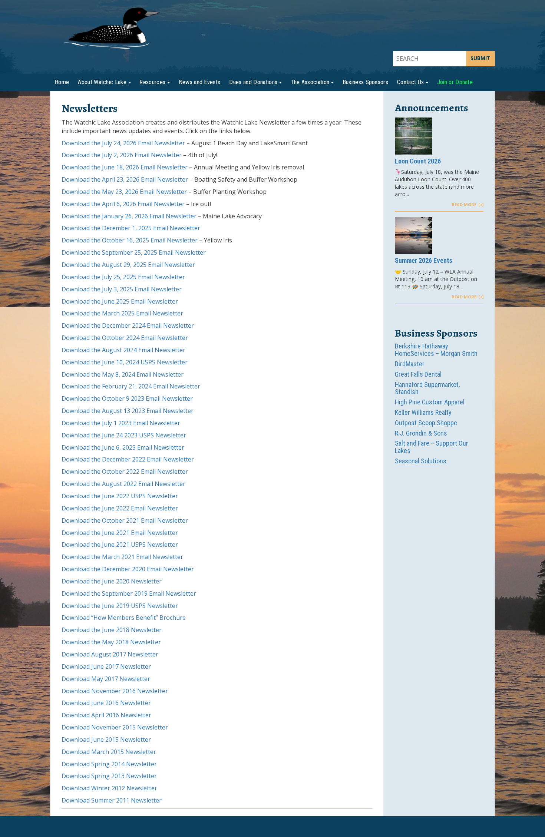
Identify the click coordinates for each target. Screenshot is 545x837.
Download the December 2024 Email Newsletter (128, 325)
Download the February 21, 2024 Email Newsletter (131, 386)
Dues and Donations (253, 82)
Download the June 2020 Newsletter (112, 581)
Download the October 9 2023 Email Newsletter (127, 398)
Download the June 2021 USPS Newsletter (120, 544)
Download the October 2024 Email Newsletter (125, 338)
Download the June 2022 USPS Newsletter (120, 496)
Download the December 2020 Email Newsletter (128, 569)
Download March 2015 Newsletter (109, 752)
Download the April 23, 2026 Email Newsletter (125, 179)
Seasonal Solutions (420, 461)
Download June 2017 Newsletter (106, 666)
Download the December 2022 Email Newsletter (128, 459)
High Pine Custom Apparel (430, 402)
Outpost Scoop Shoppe (426, 423)
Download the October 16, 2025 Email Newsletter (130, 240)
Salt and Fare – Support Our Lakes (431, 446)
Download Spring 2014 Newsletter (109, 764)
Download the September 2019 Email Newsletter (129, 593)
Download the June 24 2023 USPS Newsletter (124, 435)
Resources (152, 82)
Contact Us (410, 82)
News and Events (200, 82)
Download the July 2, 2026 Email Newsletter (122, 155)
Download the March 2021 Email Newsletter (122, 557)
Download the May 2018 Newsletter (111, 642)
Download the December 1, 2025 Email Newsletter (131, 228)
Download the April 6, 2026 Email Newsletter (123, 204)
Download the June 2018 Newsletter (112, 630)
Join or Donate (455, 82)
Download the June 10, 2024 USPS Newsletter (125, 362)
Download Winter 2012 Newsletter (109, 788)
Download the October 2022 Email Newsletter (125, 471)
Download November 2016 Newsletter (115, 691)
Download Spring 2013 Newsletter (109, 776)
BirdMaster (410, 364)
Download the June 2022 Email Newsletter (120, 508)
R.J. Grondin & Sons (421, 433)
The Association (310, 82)
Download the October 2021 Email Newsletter (125, 520)
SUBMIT (480, 58)
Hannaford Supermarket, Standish (427, 388)
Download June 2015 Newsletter (106, 739)
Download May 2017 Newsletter (106, 679)
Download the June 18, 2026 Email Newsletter (125, 167)
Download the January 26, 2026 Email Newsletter (129, 216)
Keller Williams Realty (423, 412)
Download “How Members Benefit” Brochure (124, 617)
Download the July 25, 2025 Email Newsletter (123, 277)
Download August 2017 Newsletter (110, 654)
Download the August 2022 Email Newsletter (123, 484)
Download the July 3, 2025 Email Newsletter (122, 289)
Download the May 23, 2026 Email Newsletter (124, 192)
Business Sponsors (365, 82)
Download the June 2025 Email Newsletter (120, 301)
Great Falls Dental (418, 374)
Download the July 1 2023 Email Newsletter (121, 423)
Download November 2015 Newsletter (115, 727)
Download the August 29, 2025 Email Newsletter (128, 265)
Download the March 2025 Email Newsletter (122, 313)
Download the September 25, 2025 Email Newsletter (134, 252)
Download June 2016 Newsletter (106, 703)
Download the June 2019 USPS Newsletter (120, 606)
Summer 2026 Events (423, 260)
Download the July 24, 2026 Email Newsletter (123, 143)
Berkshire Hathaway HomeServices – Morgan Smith (436, 349)
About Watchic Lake (102, 82)
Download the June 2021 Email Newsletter (120, 533)
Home (61, 82)
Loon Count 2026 (418, 161)
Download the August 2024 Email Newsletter (123, 350)
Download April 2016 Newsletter (106, 715)
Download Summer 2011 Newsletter (112, 800)
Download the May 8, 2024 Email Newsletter (123, 374)
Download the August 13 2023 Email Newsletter (128, 411)
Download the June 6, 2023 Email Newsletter (123, 447)
